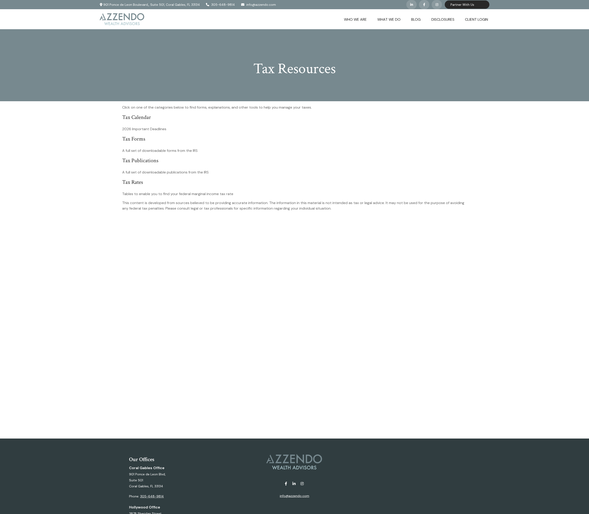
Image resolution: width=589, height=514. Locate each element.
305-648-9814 (223, 5)
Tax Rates (132, 182)
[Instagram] (302, 484)
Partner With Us (462, 5)
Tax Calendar (136, 117)
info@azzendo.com (261, 5)
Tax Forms (133, 138)
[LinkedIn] (411, 4)
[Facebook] (424, 4)
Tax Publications (140, 160)
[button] (355, 19)
